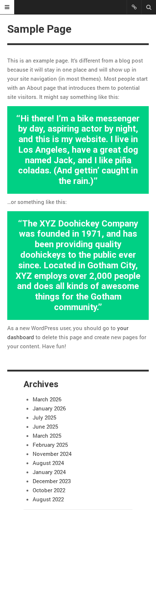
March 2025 (47, 435)
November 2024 (52, 453)
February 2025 (50, 444)
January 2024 (49, 471)
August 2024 (48, 462)
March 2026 (47, 399)
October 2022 (49, 490)
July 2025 (44, 417)
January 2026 (49, 408)
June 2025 (45, 426)
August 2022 (48, 499)
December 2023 (52, 481)
